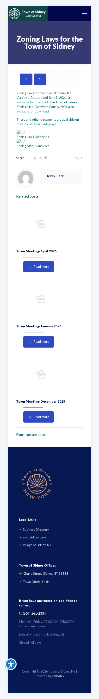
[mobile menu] (84, 13)
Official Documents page (39, 124)
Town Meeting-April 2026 (36, 251)
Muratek (58, 676)
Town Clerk (55, 176)
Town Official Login (36, 582)
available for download (33, 111)
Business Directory (36, 529)
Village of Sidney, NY (37, 545)
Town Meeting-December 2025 (40, 401)
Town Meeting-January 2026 (38, 326)
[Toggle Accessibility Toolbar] (11, 664)
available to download (32, 102)
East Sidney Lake (34, 537)
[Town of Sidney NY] (28, 13)
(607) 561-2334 (34, 613)
